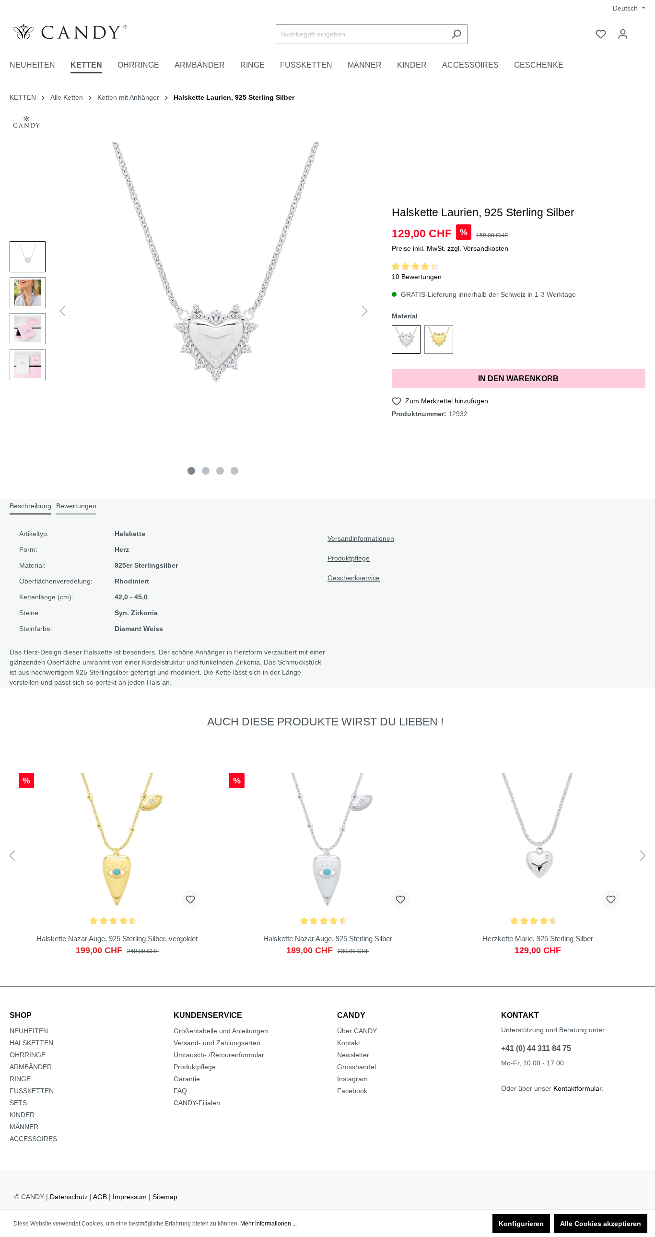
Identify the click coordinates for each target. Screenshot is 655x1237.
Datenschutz (69, 1197)
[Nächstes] (365, 311)
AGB (100, 1197)
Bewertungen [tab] (76, 506)
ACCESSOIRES (33, 1139)
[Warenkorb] (639, 30)
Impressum (130, 1197)
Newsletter (353, 1055)
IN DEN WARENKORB (518, 378)
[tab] (30, 506)
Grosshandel (356, 1067)
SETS (18, 1103)
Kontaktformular (577, 1088)
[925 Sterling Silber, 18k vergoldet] (438, 339)
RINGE (20, 1079)
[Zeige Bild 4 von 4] (234, 471)
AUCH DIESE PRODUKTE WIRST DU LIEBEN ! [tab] (325, 721)
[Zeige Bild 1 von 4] (191, 471)
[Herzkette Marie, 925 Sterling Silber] (537, 869)
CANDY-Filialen (197, 1103)
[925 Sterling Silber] (406, 339)
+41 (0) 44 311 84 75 (536, 1048)
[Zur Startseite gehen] (81, 32)
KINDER (22, 1115)
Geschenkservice (354, 578)
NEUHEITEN (29, 1031)
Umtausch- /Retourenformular (219, 1055)
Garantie (187, 1079)
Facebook (352, 1091)
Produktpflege (349, 558)
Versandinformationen (361, 538)
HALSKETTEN (31, 1043)
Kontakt (348, 1043)
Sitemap (164, 1197)
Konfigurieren (521, 1223)
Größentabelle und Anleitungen (221, 1031)
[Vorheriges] (62, 311)
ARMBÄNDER (31, 1067)
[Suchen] (456, 34)
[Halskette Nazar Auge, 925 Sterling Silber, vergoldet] (117, 869)
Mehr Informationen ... (268, 1223)
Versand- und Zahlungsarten (217, 1043)
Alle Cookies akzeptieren (600, 1223)
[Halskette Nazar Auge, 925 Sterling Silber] (327, 869)
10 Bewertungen (417, 276)
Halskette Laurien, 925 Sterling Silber (234, 97)
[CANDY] (26, 124)
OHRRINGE (28, 1055)
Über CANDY (357, 1031)
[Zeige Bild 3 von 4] (220, 471)
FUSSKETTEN (32, 1091)
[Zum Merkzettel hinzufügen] (190, 899)
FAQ (180, 1091)
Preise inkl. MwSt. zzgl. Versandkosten (450, 248)
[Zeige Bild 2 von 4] (206, 471)
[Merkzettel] (601, 34)
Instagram (352, 1079)
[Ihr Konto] (623, 34)
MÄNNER (24, 1127)
